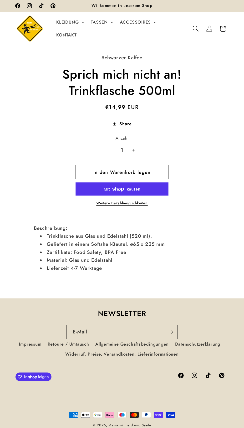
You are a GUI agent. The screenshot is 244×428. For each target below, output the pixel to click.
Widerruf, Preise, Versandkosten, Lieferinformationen (122, 354)
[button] (70, 22)
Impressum (30, 344)
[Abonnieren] (171, 332)
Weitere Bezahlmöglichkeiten (122, 203)
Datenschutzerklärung (198, 344)
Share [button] (125, 124)
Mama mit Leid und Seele (129, 425)
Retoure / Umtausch (68, 344)
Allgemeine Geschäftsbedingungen (132, 344)
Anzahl (122, 138)
